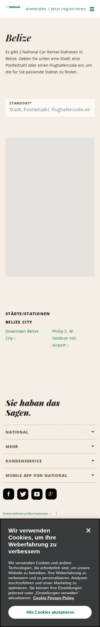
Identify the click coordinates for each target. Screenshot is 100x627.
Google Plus (51, 494)
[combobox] (50, 108)
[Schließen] (88, 530)
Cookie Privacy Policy (53, 598)
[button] (56, 8)
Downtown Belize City (22, 335)
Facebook (8, 494)
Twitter (23, 494)
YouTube (37, 494)
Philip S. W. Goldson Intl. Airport (64, 338)
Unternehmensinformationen (26, 513)
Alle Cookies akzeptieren (50, 612)
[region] (50, 573)
